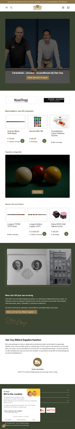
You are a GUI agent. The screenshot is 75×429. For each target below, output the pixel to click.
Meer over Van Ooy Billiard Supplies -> (21, 312)
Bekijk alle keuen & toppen (37, 78)
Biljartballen (37, 192)
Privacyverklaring (24, 425)
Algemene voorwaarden (12, 425)
